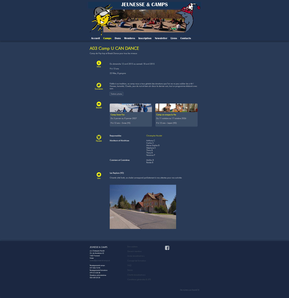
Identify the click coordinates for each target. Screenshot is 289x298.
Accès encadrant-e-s (135, 256)
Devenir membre (134, 251)
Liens (174, 38)
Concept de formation (136, 260)
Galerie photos (116, 94)
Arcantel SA (195, 290)
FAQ (129, 265)
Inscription (144, 38)
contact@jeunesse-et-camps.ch (100, 260)
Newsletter (161, 38)
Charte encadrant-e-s (136, 275)
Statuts (130, 270)
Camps (107, 38)
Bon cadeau (132, 246)
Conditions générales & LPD (139, 279)
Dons (118, 38)
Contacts (185, 38)
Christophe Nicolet (154, 135)
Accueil (95, 38)
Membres (129, 38)
